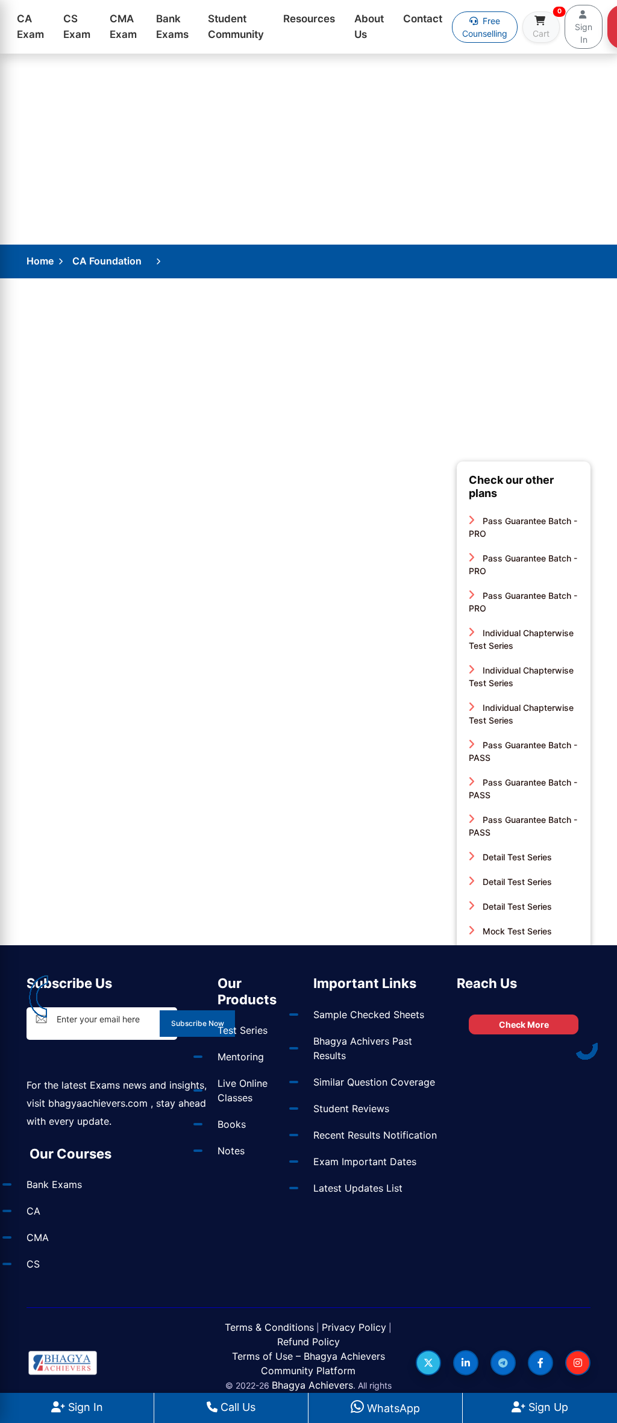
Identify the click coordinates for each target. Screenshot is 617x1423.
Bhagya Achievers (312, 1385)
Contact (422, 19)
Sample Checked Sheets (368, 1015)
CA (33, 1211)
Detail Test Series (516, 857)
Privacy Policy (354, 1327)
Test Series (243, 1030)
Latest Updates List (357, 1188)
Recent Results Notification (375, 1135)
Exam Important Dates (364, 1162)
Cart (546, 25)
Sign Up (546, 1407)
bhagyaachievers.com (98, 1103)
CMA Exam (123, 26)
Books (232, 1124)
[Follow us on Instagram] (577, 1362)
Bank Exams (172, 26)
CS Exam (76, 26)
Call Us (236, 1407)
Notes (231, 1151)
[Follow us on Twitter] (428, 1362)
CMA (38, 1237)
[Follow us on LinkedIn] (465, 1362)
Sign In (84, 1407)
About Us (369, 26)
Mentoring (241, 1057)
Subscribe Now (197, 1023)
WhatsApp (392, 1408)
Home (40, 261)
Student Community (236, 26)
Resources (309, 19)
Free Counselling (484, 27)
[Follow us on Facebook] (540, 1362)
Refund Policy (308, 1342)
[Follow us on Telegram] (503, 1362)
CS (33, 1264)
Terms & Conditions (269, 1327)
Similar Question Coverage (374, 1082)
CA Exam (30, 26)
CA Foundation (107, 261)
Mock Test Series (516, 931)
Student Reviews (351, 1108)
